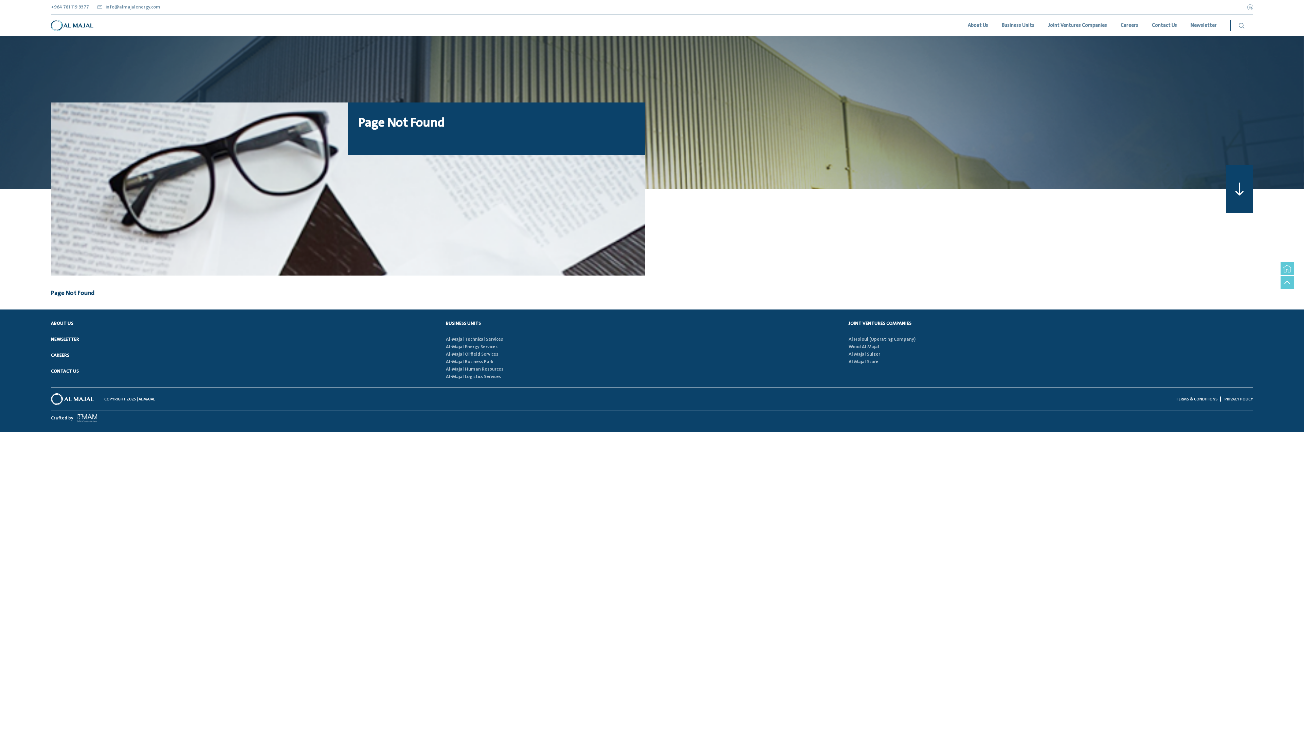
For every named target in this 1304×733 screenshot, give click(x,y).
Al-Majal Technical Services (474, 339)
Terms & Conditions (1197, 399)
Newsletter (65, 339)
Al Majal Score (864, 361)
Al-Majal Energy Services (471, 347)
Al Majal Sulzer (864, 354)
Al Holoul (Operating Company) (882, 339)
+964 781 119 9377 (70, 7)
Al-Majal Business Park (469, 361)
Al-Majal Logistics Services (473, 376)
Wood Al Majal (864, 347)
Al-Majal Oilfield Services (472, 354)
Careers (60, 355)
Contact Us (65, 371)
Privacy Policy (1239, 399)
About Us (62, 323)
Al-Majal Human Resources (474, 369)
